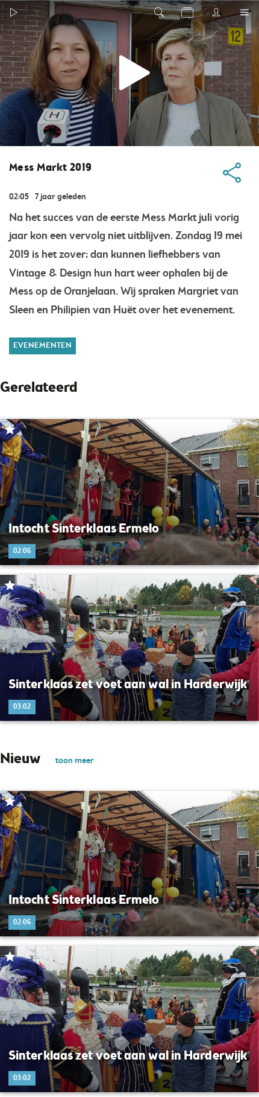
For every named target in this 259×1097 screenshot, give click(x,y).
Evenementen (42, 346)
